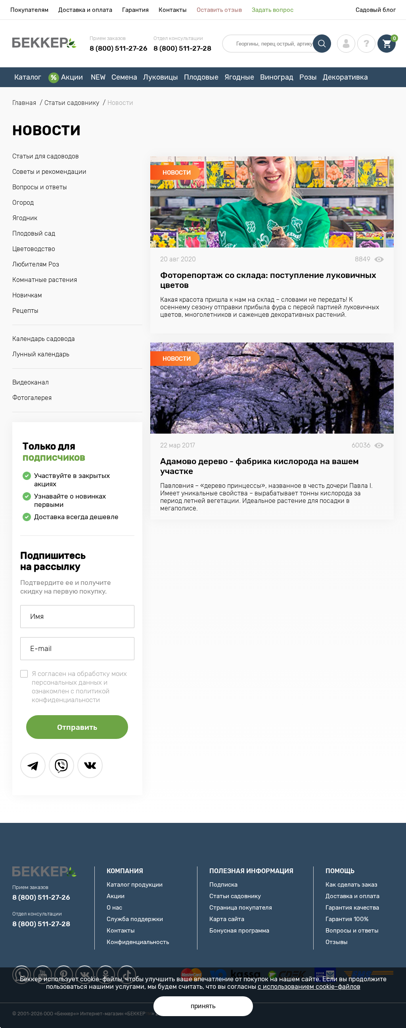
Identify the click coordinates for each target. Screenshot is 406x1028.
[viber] (61, 765)
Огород (23, 202)
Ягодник (24, 218)
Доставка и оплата (85, 9)
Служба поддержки (135, 919)
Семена (124, 77)
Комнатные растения (44, 280)
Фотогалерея (32, 398)
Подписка (223, 884)
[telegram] (33, 765)
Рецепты (25, 310)
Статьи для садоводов (45, 156)
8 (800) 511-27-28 (182, 48)
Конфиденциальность (138, 942)
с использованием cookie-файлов (309, 986)
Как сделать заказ (351, 884)
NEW (98, 77)
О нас (114, 907)
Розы (308, 77)
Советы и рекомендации (49, 171)
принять (203, 1006)
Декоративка (345, 77)
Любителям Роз (35, 264)
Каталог (27, 77)
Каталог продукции (135, 884)
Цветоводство (33, 249)
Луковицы (160, 77)
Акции (72, 77)
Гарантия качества (352, 907)
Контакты (173, 9)
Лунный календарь (40, 354)
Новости (177, 172)
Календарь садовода (43, 339)
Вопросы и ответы (39, 187)
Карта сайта (226, 919)
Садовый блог (376, 9)
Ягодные (239, 77)
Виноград (276, 77)
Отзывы (337, 942)
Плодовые (201, 77)
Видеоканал (30, 382)
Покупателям (29, 9)
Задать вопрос (272, 9)
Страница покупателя (240, 907)
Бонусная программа (239, 930)
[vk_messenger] (90, 765)
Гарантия (135, 9)
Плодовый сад (33, 233)
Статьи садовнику (235, 896)
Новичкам (27, 295)
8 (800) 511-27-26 (118, 48)
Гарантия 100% (347, 919)
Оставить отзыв (219, 9)
